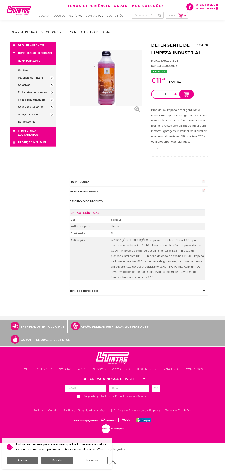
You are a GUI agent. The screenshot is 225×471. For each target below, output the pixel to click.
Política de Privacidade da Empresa (137, 410)
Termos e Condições (178, 410)
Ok (156, 388)
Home (26, 369)
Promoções (121, 369)
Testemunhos (146, 369)
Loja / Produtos (52, 16)
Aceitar (22, 460)
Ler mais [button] (92, 460)
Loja (13, 32)
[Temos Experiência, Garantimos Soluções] (19, 10)
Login (171, 15)
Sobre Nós (115, 16)
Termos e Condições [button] (84, 291)
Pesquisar (159, 15)
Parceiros (172, 369)
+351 (205, 5)
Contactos (94, 16)
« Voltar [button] (202, 44)
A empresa (44, 369)
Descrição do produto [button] (86, 201)
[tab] (139, 182)
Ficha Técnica (80, 182)
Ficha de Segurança (84, 192)
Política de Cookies (46, 410)
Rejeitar (57, 460)
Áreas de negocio (92, 369)
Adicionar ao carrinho (186, 94)
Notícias (75, 16)
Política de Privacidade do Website (86, 410)
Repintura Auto (31, 32)
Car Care (52, 32)
